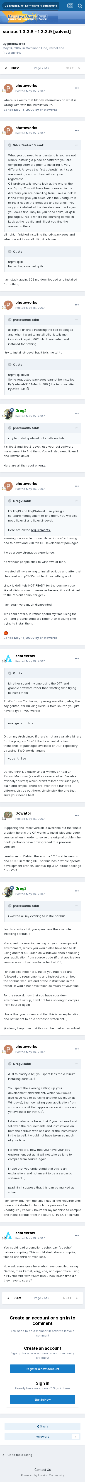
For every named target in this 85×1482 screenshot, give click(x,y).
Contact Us (42, 1470)
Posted (30, 91)
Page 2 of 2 (42, 68)
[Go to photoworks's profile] (8, 88)
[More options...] (76, 88)
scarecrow (25, 656)
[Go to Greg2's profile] (8, 413)
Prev (15, 68)
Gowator (23, 813)
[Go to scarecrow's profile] (8, 658)
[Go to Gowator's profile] (8, 816)
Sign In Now (42, 1399)
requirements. (36, 465)
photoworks (16, 43)
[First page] (6, 68)
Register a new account (42, 1369)
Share (44, 1426)
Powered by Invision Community (42, 1475)
